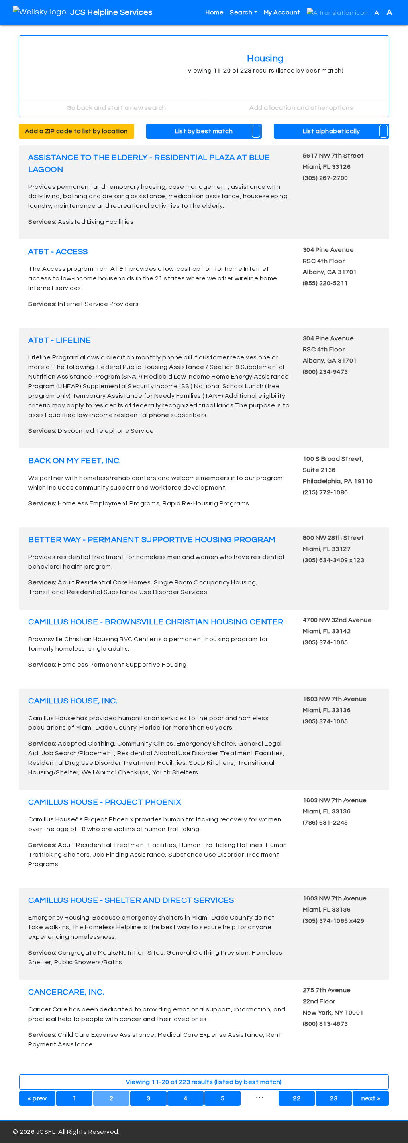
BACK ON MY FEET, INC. (74, 461)
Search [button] (241, 12)
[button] (337, 12)
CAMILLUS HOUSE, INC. (73, 701)
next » (371, 1098)
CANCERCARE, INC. (66, 992)
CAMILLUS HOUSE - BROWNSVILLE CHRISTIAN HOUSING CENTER (156, 622)
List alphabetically (331, 131)
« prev (37, 1098)
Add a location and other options (300, 108)
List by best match (204, 131)
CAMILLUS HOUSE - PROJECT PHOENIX (104, 802)
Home (215, 12)
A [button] (383, 12)
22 (296, 1098)
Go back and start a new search (115, 108)
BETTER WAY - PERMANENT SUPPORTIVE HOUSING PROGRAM (152, 540)
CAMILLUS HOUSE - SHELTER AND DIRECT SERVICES (131, 900)
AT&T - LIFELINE (59, 340)
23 (333, 1098)
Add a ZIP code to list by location (76, 131)
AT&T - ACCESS (58, 252)
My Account (282, 12)
